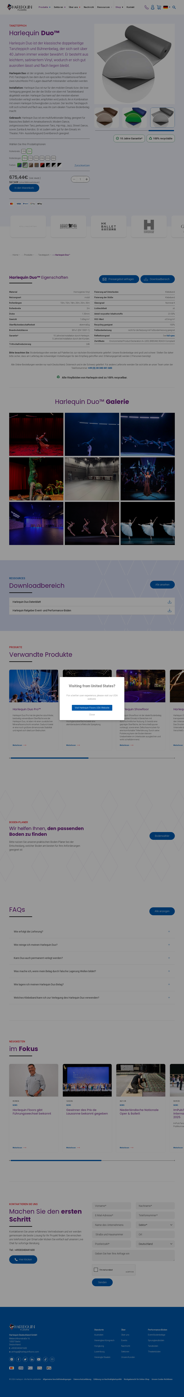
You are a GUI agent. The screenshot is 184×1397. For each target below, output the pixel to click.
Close (92, 715)
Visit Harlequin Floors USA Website (92, 707)
